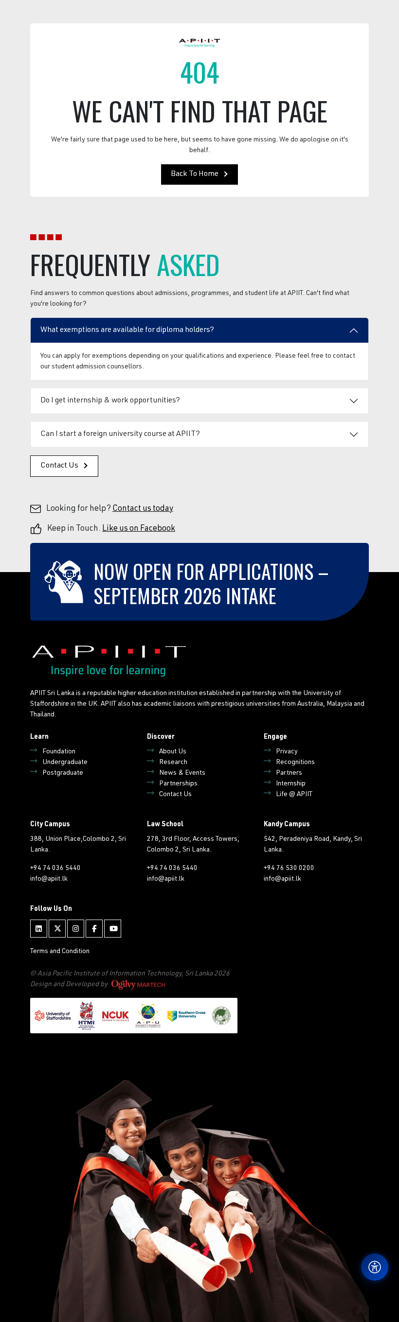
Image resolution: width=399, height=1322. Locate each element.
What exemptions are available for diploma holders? (127, 330)
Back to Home (194, 174)
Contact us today (142, 509)
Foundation (58, 751)
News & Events (182, 773)
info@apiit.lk (49, 879)
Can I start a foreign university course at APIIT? (120, 434)
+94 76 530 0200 (289, 868)
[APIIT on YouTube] (112, 929)
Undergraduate (65, 762)
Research (173, 762)
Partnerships (178, 784)
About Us (172, 751)
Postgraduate (62, 773)
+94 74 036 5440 (55, 868)
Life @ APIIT (294, 794)
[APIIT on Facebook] (94, 929)
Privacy (287, 751)
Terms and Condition (60, 951)
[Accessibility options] (374, 1267)
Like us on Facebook (138, 529)
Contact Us (59, 466)
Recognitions (295, 762)
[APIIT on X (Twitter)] (57, 929)
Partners (289, 773)
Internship (291, 784)
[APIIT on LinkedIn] (38, 929)
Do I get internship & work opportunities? (110, 401)
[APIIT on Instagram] (75, 929)
